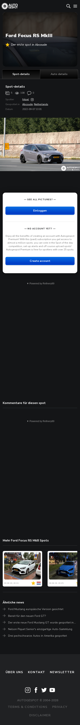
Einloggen (40, 210)
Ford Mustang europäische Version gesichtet (35, 609)
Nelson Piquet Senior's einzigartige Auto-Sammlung (40, 629)
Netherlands (41, 104)
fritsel (25, 99)
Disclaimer (40, 715)
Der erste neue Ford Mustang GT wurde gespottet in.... (42, 622)
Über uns (14, 672)
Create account (40, 261)
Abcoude (27, 104)
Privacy (60, 707)
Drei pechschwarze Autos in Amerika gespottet (37, 636)
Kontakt (36, 672)
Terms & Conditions (27, 707)
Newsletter (62, 672)
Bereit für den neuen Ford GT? (27, 616)
